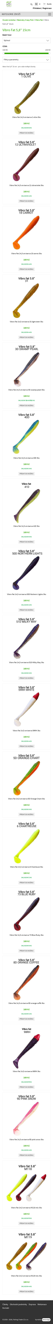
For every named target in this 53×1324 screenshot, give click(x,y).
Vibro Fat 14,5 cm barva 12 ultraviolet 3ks (26, 185)
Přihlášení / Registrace (42, 8)
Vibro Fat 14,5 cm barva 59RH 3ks (26, 731)
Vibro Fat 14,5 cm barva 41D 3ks (26, 526)
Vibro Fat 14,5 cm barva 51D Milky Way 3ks (26, 662)
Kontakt (5, 1308)
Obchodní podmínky (18, 1304)
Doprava (32, 1304)
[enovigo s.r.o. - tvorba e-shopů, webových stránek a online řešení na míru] (46, 1319)
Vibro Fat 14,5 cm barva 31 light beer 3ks (26, 322)
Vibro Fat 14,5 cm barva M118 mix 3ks (26, 1208)
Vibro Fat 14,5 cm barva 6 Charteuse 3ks (26, 867)
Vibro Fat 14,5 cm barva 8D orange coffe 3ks (26, 1003)
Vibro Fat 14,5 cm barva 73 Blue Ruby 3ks (27, 935)
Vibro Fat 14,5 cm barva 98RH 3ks (26, 1071)
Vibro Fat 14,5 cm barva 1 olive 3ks (26, 117)
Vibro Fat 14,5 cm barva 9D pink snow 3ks (26, 1139)
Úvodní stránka (8, 20)
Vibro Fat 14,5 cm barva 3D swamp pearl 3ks (26, 390)
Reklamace (42, 1304)
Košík (49, 4)
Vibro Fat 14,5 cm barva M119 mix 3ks (26, 1276)
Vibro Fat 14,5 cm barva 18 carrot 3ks (26, 253)
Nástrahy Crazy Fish (25, 20)
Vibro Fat (39, 20)
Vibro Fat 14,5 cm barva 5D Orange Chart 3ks (26, 799)
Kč (36, 4)
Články (5, 1304)
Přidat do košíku (26, 133)
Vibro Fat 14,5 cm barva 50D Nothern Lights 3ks (26, 594)
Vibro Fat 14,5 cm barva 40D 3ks (26, 458)
